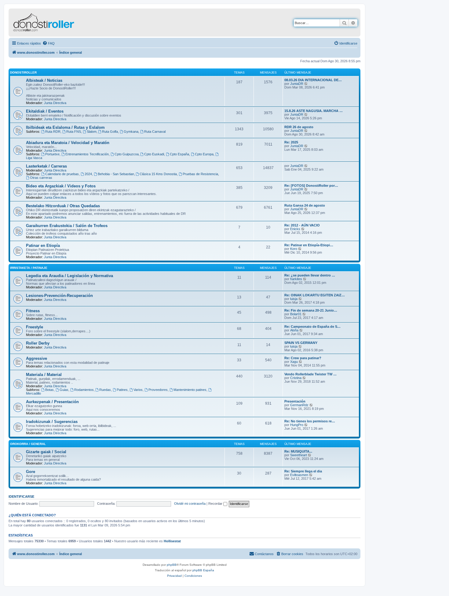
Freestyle (34, 327)
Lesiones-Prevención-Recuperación (59, 295)
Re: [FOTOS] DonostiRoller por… (311, 185)
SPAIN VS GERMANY (300, 343)
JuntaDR (296, 83)
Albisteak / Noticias (44, 80)
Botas (49, 390)
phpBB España (203, 570)
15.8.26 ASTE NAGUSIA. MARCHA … (313, 111)
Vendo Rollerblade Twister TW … (310, 374)
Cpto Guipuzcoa (127, 154)
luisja (294, 299)
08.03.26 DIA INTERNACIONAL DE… (313, 80)
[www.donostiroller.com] (59, 22)
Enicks (295, 229)
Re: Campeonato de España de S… (312, 326)
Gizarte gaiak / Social (46, 452)
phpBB (172, 564)
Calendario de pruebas (62, 174)
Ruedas (105, 390)
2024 (88, 174)
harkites (296, 279)
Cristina (295, 378)
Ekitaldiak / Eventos (45, 111)
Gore (30, 471)
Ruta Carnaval (155, 131)
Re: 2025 (291, 142)
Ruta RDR (52, 131)
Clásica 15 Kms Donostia (158, 174)
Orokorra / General (28, 444)
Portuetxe (52, 154)
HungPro (296, 425)
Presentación (294, 401)
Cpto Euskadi (154, 154)
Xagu (294, 361)
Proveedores (158, 390)
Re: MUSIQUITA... (298, 451)
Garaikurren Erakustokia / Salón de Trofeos (67, 225)
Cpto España (179, 154)
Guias (64, 390)
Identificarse (21, 496)
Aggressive (36, 358)
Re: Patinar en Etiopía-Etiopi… (308, 245)
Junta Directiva (55, 103)
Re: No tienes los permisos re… (309, 421)
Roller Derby (37, 343)
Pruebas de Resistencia (200, 174)
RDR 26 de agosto (298, 127)
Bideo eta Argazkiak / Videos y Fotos (61, 186)
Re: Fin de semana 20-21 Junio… (310, 310)
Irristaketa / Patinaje (28, 267)
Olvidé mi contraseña (190, 503)
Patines (122, 390)
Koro (293, 249)
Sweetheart (298, 455)
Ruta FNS (73, 131)
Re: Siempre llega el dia (303, 471)
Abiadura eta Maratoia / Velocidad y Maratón (67, 142)
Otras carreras (41, 177)
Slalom (92, 131)
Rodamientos (84, 390)
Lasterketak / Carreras (46, 166)
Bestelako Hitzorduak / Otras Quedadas (63, 206)
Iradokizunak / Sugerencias (52, 421)
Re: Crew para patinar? (302, 358)
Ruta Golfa (110, 131)
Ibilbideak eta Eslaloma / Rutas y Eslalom (65, 127)
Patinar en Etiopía (43, 245)
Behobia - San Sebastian (116, 174)
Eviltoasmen (299, 475)
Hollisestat (172, 541)
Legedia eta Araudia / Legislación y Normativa (69, 275)
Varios (138, 390)
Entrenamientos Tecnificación (87, 154)
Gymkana (131, 131)
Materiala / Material (44, 374)
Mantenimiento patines (189, 390)
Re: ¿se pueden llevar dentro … (309, 275)
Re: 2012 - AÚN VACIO (302, 225)
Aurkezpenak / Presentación (52, 401)
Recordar (215, 503)
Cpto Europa (204, 154)
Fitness (33, 311)
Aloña (294, 330)
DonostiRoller (23, 72)
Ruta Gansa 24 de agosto (304, 205)
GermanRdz (299, 405)
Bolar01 (295, 314)
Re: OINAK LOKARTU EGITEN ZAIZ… (314, 295)
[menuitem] (48, 43)
